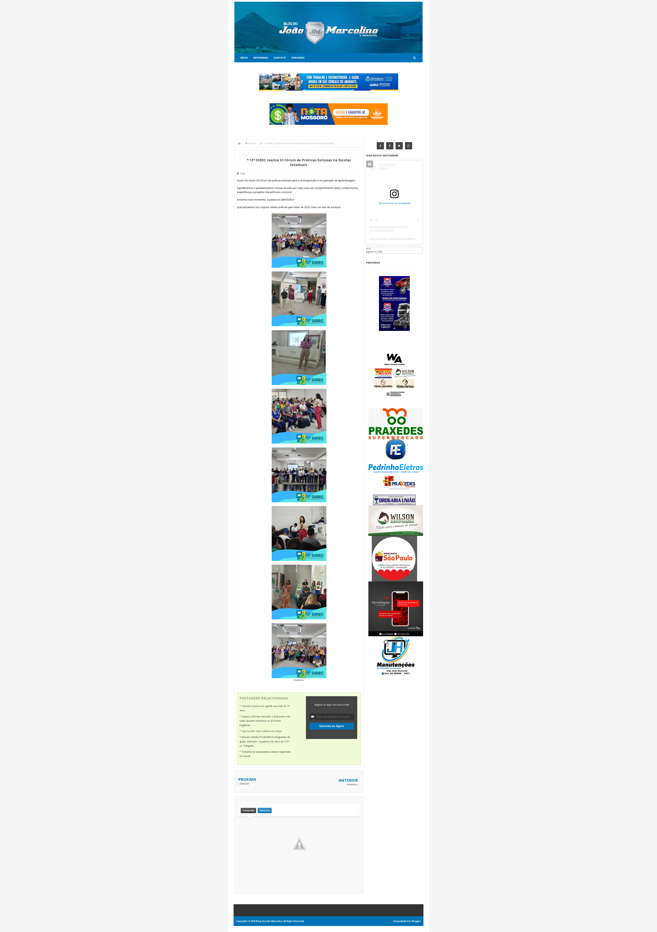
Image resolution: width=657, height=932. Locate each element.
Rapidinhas (260, 57)
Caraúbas (371, 255)
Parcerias (298, 57)
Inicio (244, 57)
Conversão (248, 810)
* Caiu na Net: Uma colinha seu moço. (261, 731)
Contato (280, 57)
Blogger (416, 921)
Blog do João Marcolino (269, 921)
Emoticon (265, 810)
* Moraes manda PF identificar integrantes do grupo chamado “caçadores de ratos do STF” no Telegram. (265, 741)
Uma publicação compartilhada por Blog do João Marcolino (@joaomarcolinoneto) (413, 238)
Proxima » (352, 784)
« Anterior (243, 783)
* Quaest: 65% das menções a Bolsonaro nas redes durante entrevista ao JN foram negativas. (265, 721)
